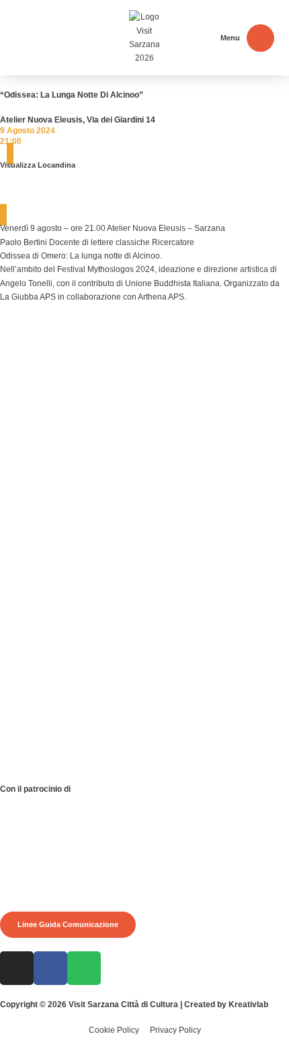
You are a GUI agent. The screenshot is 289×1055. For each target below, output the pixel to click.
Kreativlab (248, 1004)
